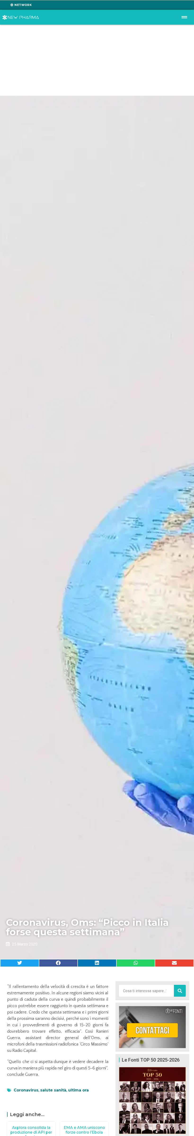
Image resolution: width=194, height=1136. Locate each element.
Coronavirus (26, 1090)
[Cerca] (180, 991)
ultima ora (78, 1090)
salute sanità (53, 1090)
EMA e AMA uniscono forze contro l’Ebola (84, 1129)
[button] (19, 963)
